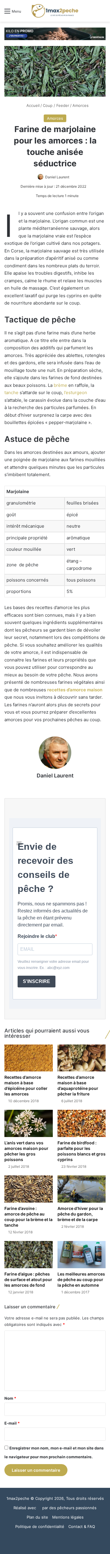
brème (60, 385)
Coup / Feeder (56, 105)
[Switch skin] (92, 13)
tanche (11, 392)
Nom (10, 1398)
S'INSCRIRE (36, 981)
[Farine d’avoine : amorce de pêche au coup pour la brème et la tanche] (28, 1189)
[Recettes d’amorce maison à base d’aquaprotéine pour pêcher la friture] (81, 1058)
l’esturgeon (75, 392)
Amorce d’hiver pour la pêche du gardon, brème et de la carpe (80, 1214)
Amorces (80, 105)
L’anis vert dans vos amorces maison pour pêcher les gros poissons (26, 1151)
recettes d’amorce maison (74, 690)
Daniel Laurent (57, 177)
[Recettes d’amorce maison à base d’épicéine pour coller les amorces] (28, 1058)
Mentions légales (68, 1517)
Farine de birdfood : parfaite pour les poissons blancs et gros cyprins (81, 1151)
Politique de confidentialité (39, 1526)
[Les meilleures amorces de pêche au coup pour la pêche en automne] (81, 1254)
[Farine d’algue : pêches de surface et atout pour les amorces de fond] (28, 1254)
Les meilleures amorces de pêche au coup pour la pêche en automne (81, 1279)
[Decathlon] (55, 33)
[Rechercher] (103, 13)
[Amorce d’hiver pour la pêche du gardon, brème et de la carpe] (81, 1189)
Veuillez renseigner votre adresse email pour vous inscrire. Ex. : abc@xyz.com (53, 965)
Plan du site (37, 1517)
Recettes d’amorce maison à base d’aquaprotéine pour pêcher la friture (77, 1085)
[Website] (55, 785)
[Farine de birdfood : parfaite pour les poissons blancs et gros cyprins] (81, 1123)
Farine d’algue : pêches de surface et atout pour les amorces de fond (28, 1279)
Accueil (32, 105)
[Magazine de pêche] (55, 11)
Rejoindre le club (36, 936)
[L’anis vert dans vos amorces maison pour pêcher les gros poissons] (28, 1123)
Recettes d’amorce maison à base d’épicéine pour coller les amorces (26, 1085)
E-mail (12, 1423)
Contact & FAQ (81, 1526)
